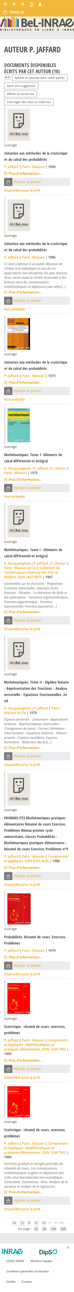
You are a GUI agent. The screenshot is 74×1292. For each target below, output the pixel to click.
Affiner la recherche (20, 94)
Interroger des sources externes (29, 102)
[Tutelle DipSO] (55, 1252)
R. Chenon (58, 468)
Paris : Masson (33, 167)
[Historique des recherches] (32, 4)
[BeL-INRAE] (37, 23)
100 (53, 1229)
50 (44, 1229)
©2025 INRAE (15, 1261)
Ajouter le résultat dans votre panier (40, 78)
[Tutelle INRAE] (19, 1251)
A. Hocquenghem (17, 468)
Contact (27, 1281)
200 (63, 1229)
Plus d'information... (26, 173)
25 (36, 1229)
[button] (8, 182)
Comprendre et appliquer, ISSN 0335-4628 (36, 858)
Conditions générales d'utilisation (27, 1271)
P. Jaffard (11, 167)
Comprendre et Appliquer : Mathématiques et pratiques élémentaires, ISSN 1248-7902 (36, 1045)
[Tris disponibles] (7, 78)
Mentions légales (41, 1261)
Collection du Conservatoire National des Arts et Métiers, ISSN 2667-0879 (32, 572)
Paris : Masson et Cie (20, 568)
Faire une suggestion (21, 86)
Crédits (10, 1281)
